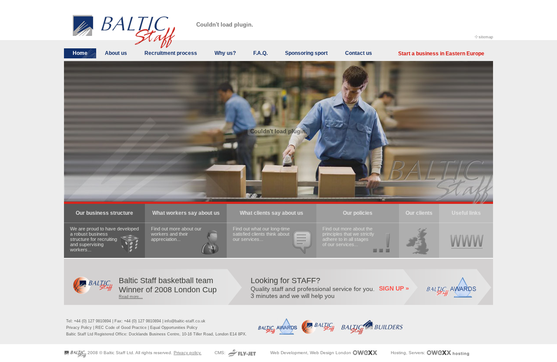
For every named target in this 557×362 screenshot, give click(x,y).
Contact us (358, 53)
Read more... (131, 296)
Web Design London (330, 352)
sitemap (486, 37)
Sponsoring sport (306, 53)
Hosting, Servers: (408, 352)
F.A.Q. (260, 53)
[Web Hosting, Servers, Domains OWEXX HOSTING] (448, 352)
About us (116, 53)
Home (80, 53)
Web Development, (289, 352)
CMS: (221, 352)
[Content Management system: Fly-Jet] (242, 352)
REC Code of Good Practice (121, 327)
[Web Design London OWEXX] (365, 352)
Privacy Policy (79, 327)
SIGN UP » (394, 288)
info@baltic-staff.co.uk (184, 321)
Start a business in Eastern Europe (441, 54)
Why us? (225, 53)
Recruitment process (170, 53)
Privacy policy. (187, 352)
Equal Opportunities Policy (174, 327)
